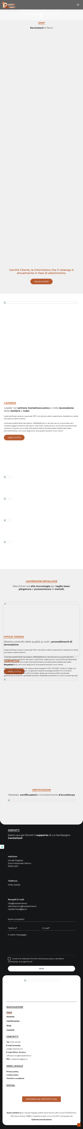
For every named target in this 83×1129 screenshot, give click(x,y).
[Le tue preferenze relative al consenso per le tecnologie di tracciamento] (2, 847)
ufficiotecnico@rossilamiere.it (22, 906)
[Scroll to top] (79, 1125)
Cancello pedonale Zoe (12, 105)
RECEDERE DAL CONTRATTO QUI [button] (41, 1099)
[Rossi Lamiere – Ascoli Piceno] (8, 5)
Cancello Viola (49, 184)
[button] (78, 4)
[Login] (71, 5)
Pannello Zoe (8, 66)
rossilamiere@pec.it (17, 909)
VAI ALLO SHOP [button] (41, 281)
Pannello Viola (8, 184)
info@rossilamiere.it (17, 903)
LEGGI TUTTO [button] (14, 437)
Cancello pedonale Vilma (53, 262)
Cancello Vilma (9, 262)
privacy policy (48, 959)
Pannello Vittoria (50, 105)
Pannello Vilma (49, 223)
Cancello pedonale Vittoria (54, 144)
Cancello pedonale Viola (12, 223)
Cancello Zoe (49, 66)
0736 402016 (14, 885)
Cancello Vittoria (10, 144)
